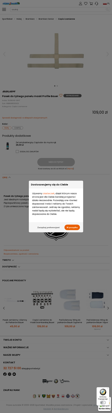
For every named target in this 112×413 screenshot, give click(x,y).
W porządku (72, 227)
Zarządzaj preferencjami (48, 227)
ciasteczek (48, 193)
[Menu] (107, 388)
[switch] (103, 402)
